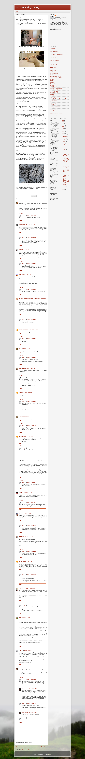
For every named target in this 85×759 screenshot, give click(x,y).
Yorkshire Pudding (23, 224)
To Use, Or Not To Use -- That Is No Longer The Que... (65, 160)
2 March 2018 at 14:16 (28, 392)
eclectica (51, 65)
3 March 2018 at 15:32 (31, 574)
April (64, 147)
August (64, 141)
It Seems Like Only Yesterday (55, 76)
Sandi (20, 274)
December (65, 134)
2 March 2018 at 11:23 (30, 368)
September (65, 139)
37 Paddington (52, 48)
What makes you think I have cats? (56, 113)
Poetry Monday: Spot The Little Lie (65, 170)
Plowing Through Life (54, 89)
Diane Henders (22, 668)
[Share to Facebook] (34, 196)
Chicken (20, 561)
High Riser (52, 71)
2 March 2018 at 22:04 (27, 492)
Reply (20, 211)
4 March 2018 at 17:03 (30, 588)
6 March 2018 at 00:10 (29, 668)
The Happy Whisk (53, 100)
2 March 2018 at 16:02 (31, 263)
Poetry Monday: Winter (65, 176)
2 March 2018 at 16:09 (31, 401)
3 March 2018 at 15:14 (31, 502)
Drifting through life (53, 64)
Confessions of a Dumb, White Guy (56, 54)
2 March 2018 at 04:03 (25, 201)
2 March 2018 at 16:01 (31, 237)
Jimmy (20, 513)
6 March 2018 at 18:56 (32, 688)
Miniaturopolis (52, 83)
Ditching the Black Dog (54, 60)
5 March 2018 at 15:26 (28, 650)
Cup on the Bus (53, 57)
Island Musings (53, 74)
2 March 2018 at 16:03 (31, 289)
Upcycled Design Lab (54, 109)
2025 (63, 121)
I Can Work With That (54, 73)
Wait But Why (52, 110)
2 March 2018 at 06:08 (25, 249)
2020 (63, 130)
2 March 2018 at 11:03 (33, 329)
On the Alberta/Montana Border (56, 88)
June (64, 144)
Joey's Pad (52, 79)
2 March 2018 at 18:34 (28, 436)
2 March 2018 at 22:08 (26, 513)
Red (19, 348)
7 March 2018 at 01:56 (31, 703)
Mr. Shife (20, 492)
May (64, 146)
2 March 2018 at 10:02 (41, 298)
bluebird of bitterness (54, 51)
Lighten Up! (52, 82)
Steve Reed (21, 536)
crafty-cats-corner (53, 55)
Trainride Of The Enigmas (55, 106)
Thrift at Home (52, 104)
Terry (20, 249)
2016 (63, 189)
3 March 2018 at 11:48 (28, 536)
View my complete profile (54, 30)
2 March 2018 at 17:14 (24, 416)
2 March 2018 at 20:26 (31, 448)
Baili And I (52, 49)
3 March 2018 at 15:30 (31, 525)
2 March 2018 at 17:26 (31, 425)
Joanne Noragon (22, 368)
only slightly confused (23, 329)
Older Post (44, 746)
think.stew (52, 101)
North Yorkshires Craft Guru (55, 86)
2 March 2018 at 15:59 (31, 215)
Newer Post (19, 746)
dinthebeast (21, 436)
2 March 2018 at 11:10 (25, 348)
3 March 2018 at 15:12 (31, 482)
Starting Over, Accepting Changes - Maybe (28, 298)
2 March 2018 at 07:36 (26, 274)
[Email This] (31, 196)
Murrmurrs (52, 85)
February (65, 184)
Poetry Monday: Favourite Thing (65, 155)
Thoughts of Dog (53, 103)
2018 (63, 133)
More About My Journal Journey (65, 152)
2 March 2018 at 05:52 (31, 224)
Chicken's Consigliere (54, 52)
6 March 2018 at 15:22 (31, 679)
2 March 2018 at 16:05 (31, 338)
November (65, 136)
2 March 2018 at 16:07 (31, 377)
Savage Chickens (53, 95)
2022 (63, 126)
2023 (63, 125)
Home (17, 11)
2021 (63, 128)
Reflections (52, 94)
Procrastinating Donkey (28, 7)
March (64, 149)
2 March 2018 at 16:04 (31, 319)
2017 (63, 188)
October (64, 138)
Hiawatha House (53, 70)
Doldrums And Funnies (65, 173)
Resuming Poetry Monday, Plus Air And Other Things (65, 180)
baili (20, 617)
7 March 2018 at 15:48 (32, 712)
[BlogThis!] (32, 196)
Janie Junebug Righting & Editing (56, 77)
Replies (21, 213)
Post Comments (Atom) (25, 749)
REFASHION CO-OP (54, 92)
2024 (63, 123)
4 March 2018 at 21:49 (31, 605)
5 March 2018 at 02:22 (25, 617)
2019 (63, 131)
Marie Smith (21, 392)
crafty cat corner (22, 588)
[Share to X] (33, 196)
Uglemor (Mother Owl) (54, 107)
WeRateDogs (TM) (53, 112)
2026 (63, 120)
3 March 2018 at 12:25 (27, 561)
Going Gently (52, 68)
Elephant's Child (53, 67)
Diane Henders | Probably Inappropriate (57, 58)
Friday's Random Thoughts (65, 167)
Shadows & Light (53, 97)
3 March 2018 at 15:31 (31, 551)
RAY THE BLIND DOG (54, 91)
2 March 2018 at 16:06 (31, 357)
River (20, 201)
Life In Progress (53, 80)
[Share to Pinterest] (36, 196)
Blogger (49, 754)
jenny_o (23, 215)
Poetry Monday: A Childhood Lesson (65, 164)
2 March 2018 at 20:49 (28, 459)
